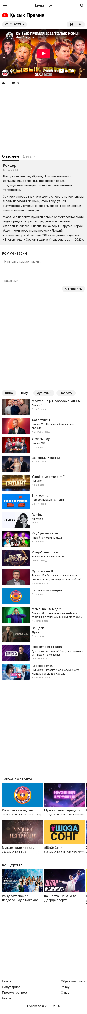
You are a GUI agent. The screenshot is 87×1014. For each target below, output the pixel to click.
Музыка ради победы (18, 848)
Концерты (11, 865)
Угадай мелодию (45, 552)
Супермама (41, 571)
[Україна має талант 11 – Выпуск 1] (43, 483)
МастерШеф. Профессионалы (54, 401)
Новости (66, 393)
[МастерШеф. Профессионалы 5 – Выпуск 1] (43, 407)
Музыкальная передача (62, 810)
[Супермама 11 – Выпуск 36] (43, 577)
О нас (65, 992)
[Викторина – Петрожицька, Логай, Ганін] (43, 501)
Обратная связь (73, 981)
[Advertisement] (43, 119)
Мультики (43, 393)
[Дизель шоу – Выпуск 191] (43, 445)
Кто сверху (40, 666)
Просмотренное (14, 992)
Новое (6, 998)
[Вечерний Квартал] (43, 464)
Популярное (11, 987)
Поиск (6, 981)
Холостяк (39, 420)
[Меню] (5, 5)
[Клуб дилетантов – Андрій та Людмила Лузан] (43, 539)
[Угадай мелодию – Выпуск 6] (43, 558)
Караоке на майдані (47, 590)
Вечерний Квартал (46, 458)
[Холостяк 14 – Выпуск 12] (43, 426)
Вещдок (38, 628)
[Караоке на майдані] (43, 596)
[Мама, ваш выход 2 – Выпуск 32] (43, 615)
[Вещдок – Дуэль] (43, 634)
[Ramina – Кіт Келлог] (43, 520)
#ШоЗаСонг (53, 848)
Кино (9, 393)
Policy (65, 987)
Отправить (73, 289)
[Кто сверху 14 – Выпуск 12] (43, 672)
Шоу (24, 393)
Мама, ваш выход (45, 609)
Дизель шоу (41, 439)
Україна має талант (47, 477)
